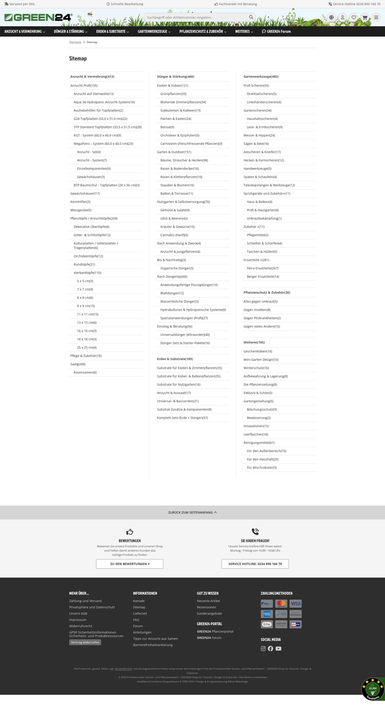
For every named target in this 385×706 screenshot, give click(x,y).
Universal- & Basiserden (178, 401)
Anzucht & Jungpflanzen (180, 251)
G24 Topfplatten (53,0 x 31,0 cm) (100, 119)
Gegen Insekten (257, 310)
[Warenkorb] (364, 17)
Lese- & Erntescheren (265, 127)
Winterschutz (256, 368)
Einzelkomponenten (93, 168)
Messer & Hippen (259, 135)
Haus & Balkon (259, 202)
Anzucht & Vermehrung (23, 31)
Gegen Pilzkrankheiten (262, 318)
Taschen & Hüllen (262, 251)
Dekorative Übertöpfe (91, 226)
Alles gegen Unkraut (260, 301)
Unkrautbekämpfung (264, 218)
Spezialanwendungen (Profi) (184, 318)
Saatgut (77, 364)
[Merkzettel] (353, 17)
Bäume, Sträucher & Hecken (184, 160)
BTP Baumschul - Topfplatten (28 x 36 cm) (107, 185)
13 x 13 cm (87, 322)
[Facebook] (270, 648)
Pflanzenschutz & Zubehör (201, 31)
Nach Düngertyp (172, 276)
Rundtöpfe (84, 264)
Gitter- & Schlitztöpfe (92, 235)
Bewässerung (259, 418)
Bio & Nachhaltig (171, 260)
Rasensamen (85, 372)
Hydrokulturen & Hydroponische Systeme (193, 310)
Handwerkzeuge (257, 168)
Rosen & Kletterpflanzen (181, 177)
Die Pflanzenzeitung (260, 384)
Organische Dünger (176, 268)
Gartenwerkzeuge (152, 31)
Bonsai (167, 127)
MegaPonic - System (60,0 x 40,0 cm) (103, 143)
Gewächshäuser (91, 177)
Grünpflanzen (173, 94)
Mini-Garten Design (261, 359)
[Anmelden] (342, 17)
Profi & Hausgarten (263, 210)
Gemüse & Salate (175, 210)
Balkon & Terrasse (176, 193)
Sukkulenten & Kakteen (180, 110)
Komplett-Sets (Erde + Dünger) (182, 418)
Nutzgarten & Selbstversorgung (183, 202)
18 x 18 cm (87, 339)
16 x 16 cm (87, 331)
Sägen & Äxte (256, 143)
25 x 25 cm (87, 347)
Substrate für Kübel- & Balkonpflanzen (188, 376)
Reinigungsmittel (259, 442)
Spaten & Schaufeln (260, 177)
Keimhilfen (80, 202)
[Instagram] (263, 648)
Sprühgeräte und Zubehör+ (267, 193)
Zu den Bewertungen (128, 564)
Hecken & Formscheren (264, 160)
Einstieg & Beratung (174, 326)
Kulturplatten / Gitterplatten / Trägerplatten (96, 245)
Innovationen (256, 426)
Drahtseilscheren (261, 94)
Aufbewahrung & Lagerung (266, 376)
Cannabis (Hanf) (174, 235)
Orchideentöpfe (88, 256)
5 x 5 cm (85, 281)
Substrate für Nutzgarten (178, 384)
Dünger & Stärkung (69, 31)
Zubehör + (254, 226)
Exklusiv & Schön (258, 393)
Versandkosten (123, 668)
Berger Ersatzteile (263, 276)
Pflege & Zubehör (86, 356)
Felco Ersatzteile (262, 268)
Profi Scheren (256, 85)
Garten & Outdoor (174, 152)
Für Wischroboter (262, 467)
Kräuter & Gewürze (177, 226)
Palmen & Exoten (175, 119)
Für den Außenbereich (266, 451)
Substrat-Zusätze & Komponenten (184, 409)
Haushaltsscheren (262, 119)
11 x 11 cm (87, 314)
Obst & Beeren (174, 218)
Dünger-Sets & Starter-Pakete (185, 343)
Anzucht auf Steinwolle (94, 94)
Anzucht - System (92, 160)
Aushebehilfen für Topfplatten (98, 110)
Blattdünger (172, 293)
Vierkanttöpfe (87, 273)
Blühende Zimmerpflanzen (183, 102)
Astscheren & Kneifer (262, 152)
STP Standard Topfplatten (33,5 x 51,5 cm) (108, 127)
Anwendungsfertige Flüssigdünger (189, 285)
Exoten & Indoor (172, 85)
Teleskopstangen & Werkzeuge (269, 185)
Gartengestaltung (258, 401)
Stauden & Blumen (177, 185)
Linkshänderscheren (264, 102)
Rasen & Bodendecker (179, 168)
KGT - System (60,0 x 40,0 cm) (97, 135)
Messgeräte (80, 210)
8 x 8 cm (85, 297)
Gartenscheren (257, 110)
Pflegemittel (257, 235)
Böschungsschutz (262, 409)
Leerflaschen (256, 434)
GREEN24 (279, 31)
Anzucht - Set (89, 152)
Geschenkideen (258, 351)
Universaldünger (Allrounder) (185, 334)
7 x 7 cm (85, 289)
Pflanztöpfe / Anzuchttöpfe (93, 218)
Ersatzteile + (256, 260)
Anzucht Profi (83, 85)
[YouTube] (278, 648)
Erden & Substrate (110, 31)
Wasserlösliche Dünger (179, 301)
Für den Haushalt (262, 459)
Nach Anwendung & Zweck (179, 243)
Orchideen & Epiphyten (179, 135)
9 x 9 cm (86, 306)
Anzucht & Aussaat (174, 393)
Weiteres (242, 31)
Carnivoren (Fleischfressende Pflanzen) (191, 143)
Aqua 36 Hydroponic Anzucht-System (104, 102)
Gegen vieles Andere (262, 326)
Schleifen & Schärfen (264, 243)
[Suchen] (251, 17)
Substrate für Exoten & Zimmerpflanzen (189, 368)
